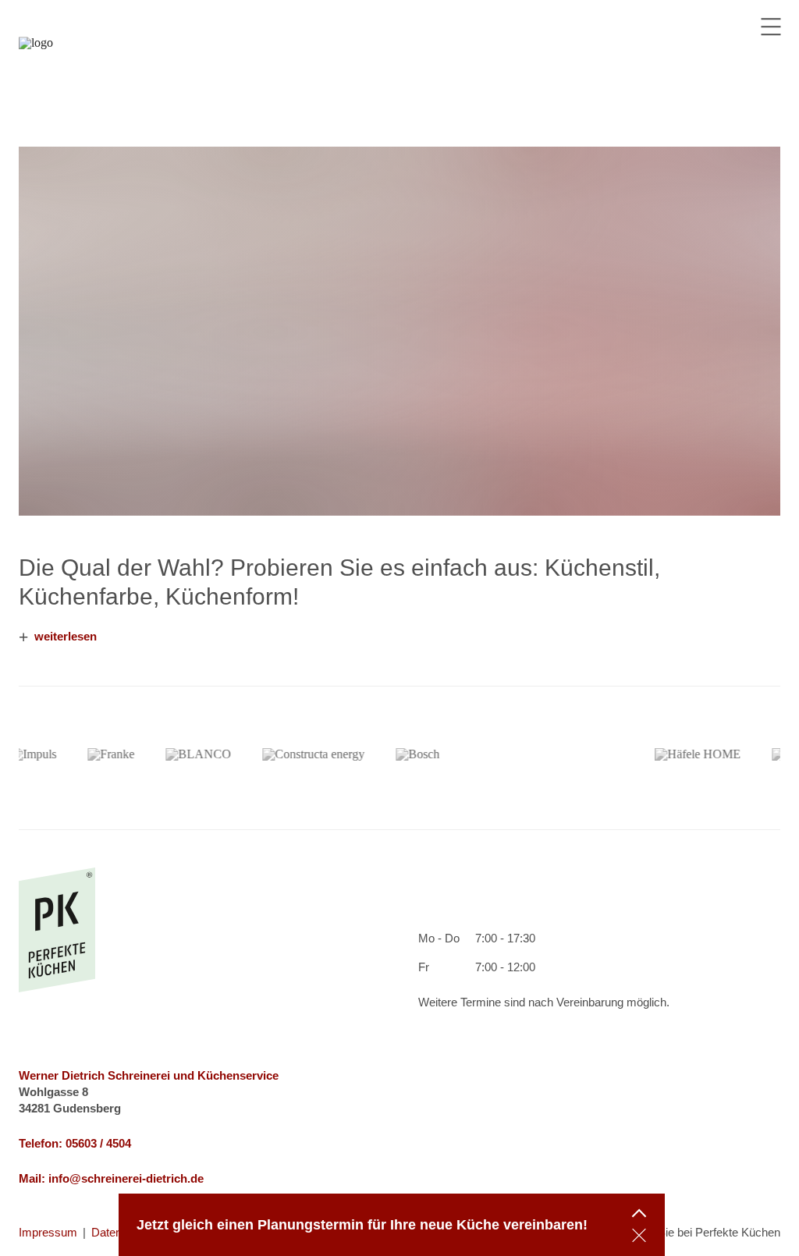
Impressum (48, 1232)
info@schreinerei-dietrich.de (126, 1178)
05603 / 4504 (98, 1143)
